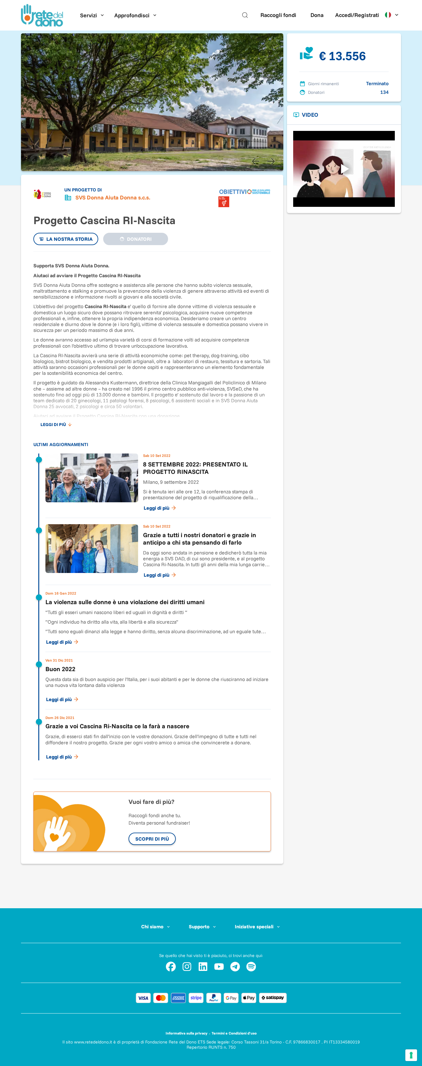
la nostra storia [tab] (69, 239)
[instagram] (187, 966)
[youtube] (219, 966)
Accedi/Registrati (357, 15)
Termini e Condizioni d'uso (234, 1033)
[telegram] (235, 966)
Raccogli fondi (278, 15)
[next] (271, 161)
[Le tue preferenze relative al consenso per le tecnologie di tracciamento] (411, 1055)
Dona (316, 15)
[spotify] (251, 966)
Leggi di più (156, 508)
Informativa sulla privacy (187, 1033)
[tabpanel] (152, 512)
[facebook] (171, 966)
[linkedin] (203, 966)
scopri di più (152, 839)
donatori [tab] (139, 239)
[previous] (255, 161)
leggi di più (53, 424)
